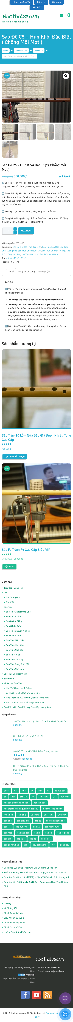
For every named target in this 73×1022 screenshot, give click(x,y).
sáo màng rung (52, 827)
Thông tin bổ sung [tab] (26, 271)
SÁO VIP (62, 815)
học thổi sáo (40, 803)
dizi (13, 796)
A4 (15, 790)
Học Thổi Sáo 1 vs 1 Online (19, 688)
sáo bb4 (8, 821)
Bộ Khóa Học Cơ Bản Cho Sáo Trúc (23, 693)
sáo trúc (20, 839)
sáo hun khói (22, 827)
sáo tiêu (8, 839)
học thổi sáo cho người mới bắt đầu (21, 809)
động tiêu (64, 845)
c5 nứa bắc (60, 790)
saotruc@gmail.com (54, 971)
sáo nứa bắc (23, 833)
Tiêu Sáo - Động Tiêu (14, 588)
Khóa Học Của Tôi (21, 2)
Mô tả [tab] (11, 271)
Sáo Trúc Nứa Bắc (14, 650)
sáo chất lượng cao (55, 821)
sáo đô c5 (21, 258)
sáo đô (13, 258)
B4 (32, 790)
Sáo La (36, 827)
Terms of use (52, 1013)
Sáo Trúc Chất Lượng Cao (18, 612)
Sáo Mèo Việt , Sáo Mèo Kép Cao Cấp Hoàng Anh (27, 707)
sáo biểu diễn (23, 821)
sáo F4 (7, 827)
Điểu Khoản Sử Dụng (14, 918)
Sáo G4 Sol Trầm (14, 626)
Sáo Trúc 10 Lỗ (13, 655)
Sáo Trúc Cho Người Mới (29, 250)
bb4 (40, 790)
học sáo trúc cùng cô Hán (16, 803)
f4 (33, 796)
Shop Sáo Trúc (21, 50)
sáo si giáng (63, 833)
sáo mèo (8, 833)
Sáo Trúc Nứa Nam (49, 254)
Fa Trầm (44, 796)
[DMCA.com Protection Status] (26, 975)
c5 (7, 258)
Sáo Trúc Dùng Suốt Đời (17, 664)
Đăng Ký (41, 2)
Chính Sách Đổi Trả (13, 927)
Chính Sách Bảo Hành (14, 922)
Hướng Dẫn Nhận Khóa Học (17, 932)
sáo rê (37, 833)
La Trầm (35, 815)
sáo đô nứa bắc (11, 845)
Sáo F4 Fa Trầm (13, 635)
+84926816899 (52, 967)
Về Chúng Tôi (10, 908)
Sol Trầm (48, 815)
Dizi (5, 592)
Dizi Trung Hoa (13, 597)
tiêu (25, 845)
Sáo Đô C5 (39, 50)
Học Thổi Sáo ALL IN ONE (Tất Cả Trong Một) (27, 697)
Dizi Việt (10, 602)
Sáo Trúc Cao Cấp (50, 247)
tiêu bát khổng (39, 845)
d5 (5, 796)
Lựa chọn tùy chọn (15, 456)
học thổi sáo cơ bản (52, 809)
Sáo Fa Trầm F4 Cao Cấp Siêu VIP (26, 550)
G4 (54, 796)
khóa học (8, 815)
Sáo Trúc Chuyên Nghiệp (54, 250)
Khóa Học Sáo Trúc (13, 683)
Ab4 (24, 790)
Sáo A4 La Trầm (13, 616)
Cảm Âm (56, 2)
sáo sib (48, 833)
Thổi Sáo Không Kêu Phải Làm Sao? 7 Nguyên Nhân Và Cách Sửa (35, 872)
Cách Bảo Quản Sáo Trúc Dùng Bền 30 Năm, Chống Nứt (30, 868)
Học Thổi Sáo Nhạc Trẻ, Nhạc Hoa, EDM (25, 702)
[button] (66, 76)
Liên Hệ (7, 903)
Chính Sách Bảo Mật (13, 913)
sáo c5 (38, 821)
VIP (53, 845)
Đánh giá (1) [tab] (44, 271)
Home (5, 50)
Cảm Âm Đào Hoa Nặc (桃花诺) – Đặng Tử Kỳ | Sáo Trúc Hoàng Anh (36, 877)
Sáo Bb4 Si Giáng (14, 621)
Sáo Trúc (37, 7)
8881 (6, 790)
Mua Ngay (26, 231)
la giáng (22, 815)
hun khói (65, 796)
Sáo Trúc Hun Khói (30, 254)
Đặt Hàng (9, 566)
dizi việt (23, 796)
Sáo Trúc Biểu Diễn (32, 247)
